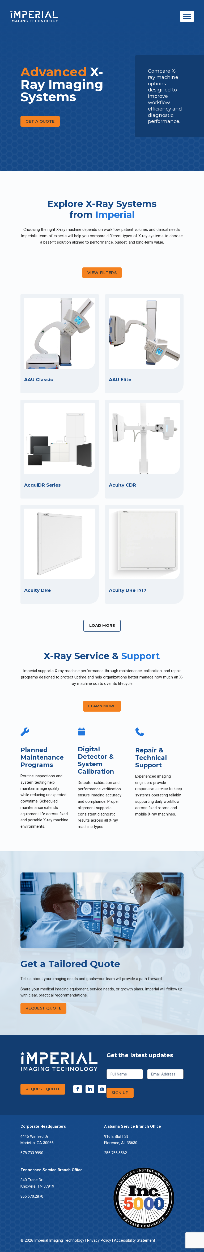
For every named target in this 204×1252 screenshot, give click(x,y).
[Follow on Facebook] (77, 1089)
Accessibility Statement (134, 1240)
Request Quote (43, 1008)
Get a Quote (40, 121)
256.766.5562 (115, 1153)
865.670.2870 (31, 1196)
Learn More (102, 706)
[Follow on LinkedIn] (90, 1089)
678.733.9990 (31, 1153)
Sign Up (120, 1092)
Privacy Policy (99, 1240)
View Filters (102, 272)
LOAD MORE (102, 625)
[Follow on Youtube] (102, 1089)
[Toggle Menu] (187, 16)
